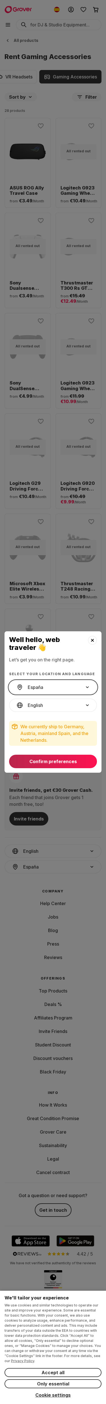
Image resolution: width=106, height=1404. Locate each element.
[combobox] (53, 687)
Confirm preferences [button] (53, 761)
